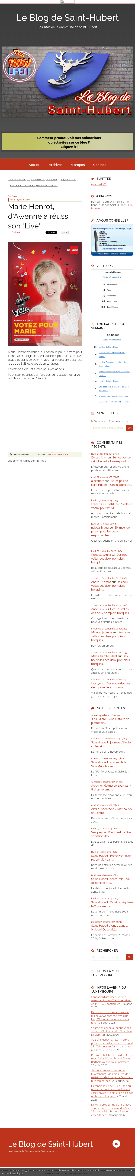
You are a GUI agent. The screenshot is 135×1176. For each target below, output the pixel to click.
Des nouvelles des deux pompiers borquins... (110, 558)
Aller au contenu (11, 6)
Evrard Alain (99, 457)
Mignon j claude (101, 632)
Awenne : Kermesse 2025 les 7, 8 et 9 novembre (111, 787)
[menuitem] (35, 164)
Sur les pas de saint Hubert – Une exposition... (111, 459)
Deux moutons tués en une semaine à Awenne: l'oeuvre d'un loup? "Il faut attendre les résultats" (110, 1017)
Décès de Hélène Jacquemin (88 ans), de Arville (32, 179)
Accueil (34, 165)
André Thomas (101, 582)
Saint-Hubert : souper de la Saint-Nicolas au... (108, 764)
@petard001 (99, 184)
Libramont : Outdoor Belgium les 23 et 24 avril (33, 185)
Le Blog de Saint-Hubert (67, 17)
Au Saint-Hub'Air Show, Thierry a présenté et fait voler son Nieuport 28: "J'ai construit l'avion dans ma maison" (112, 1045)
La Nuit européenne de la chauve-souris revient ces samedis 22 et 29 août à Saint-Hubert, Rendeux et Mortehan (111, 1110)
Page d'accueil (68, 179)
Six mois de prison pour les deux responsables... (110, 531)
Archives (55, 165)
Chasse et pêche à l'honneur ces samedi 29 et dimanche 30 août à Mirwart (111, 1031)
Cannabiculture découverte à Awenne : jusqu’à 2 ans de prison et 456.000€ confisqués (111, 1000)
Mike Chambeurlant (104, 656)
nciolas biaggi (100, 527)
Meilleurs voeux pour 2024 (112, 506)
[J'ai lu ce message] (131, 1170)
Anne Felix (98, 609)
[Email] (116, 1144)
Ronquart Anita (101, 554)
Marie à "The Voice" (58, 454)
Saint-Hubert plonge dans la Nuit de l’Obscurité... (109, 927)
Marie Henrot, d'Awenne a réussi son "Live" (39, 216)
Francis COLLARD (103, 504)
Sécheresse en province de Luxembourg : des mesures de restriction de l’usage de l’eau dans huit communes (112, 1075)
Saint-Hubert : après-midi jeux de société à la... (110, 881)
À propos (78, 165)
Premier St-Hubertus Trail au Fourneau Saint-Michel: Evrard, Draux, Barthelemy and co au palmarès (112, 1058)
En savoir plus (16, 1173)
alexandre (97, 481)
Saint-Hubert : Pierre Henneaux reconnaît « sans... (111, 857)
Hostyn (96, 683)
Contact (99, 165)
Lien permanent (21, 454)
